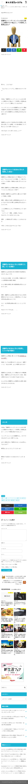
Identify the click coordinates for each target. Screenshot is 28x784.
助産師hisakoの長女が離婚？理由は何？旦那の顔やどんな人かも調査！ (13, 736)
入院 (24, 498)
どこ (4, 498)
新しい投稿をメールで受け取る (9, 567)
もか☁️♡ (17, 751)
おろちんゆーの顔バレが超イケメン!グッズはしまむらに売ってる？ (13, 711)
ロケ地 (19, 498)
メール (3, 548)
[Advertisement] (14, 69)
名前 (3, 542)
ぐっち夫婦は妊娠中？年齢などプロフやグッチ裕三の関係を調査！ (13, 730)
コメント (4, 528)
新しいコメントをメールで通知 (9, 564)
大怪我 (8, 500)
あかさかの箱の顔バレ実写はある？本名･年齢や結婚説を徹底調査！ (13, 717)
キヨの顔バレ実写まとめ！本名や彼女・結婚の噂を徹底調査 (13, 723)
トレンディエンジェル (11, 498)
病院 (18, 500)
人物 (4, 496)
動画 (4, 500)
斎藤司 (13, 500)
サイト (2, 554)
